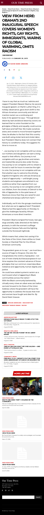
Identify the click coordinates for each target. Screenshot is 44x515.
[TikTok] (9, 490)
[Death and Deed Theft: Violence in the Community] (22, 386)
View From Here (13, 9)
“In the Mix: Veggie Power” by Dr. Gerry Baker (19, 333)
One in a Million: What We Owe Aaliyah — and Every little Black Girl (22, 347)
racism (24, 305)
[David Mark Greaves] (5, 64)
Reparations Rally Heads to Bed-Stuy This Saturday (21, 320)
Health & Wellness (11, 331)
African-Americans (14, 303)
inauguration (28, 303)
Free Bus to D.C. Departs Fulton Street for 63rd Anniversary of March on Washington (22, 359)
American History (10, 317)
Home (4, 9)
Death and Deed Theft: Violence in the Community (18, 400)
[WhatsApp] (19, 70)
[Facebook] (4, 70)
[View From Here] (22, 419)
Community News (10, 356)
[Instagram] (13, 78)
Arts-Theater (9, 344)
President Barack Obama (11, 305)
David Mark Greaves (19, 64)
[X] (9, 70)
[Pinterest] (14, 70)
